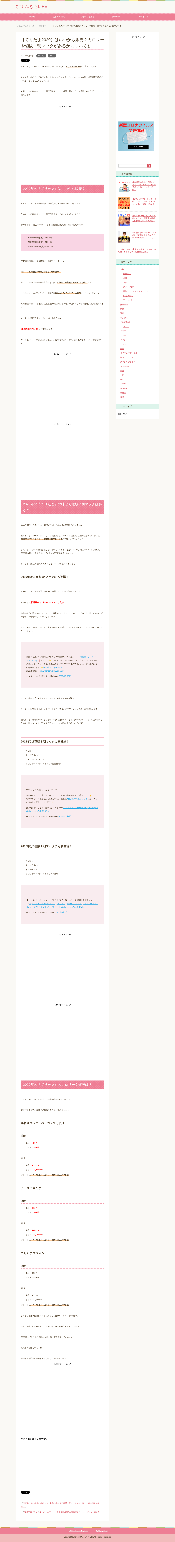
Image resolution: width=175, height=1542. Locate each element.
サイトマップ (144, 17)
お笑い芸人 (128, 296)
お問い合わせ (102, 1531)
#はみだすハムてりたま (77, 799)
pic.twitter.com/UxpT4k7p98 (73, 907)
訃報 (122, 313)
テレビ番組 (125, 322)
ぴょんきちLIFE (31, 6)
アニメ (126, 327)
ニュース (124, 335)
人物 (122, 269)
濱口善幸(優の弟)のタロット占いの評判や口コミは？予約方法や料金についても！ (144, 235)
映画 (122, 371)
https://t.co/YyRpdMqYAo (87, 808)
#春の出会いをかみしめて (54, 667)
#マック (51, 904)
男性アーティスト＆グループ (135, 291)
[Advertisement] (62, 125)
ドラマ (123, 331)
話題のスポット (127, 357)
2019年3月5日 (65, 676)
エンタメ (41, 56)
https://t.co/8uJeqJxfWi (38, 904)
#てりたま (55, 795)
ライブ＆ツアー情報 (128, 353)
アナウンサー (129, 300)
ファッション (126, 366)
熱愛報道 (124, 305)
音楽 (122, 349)
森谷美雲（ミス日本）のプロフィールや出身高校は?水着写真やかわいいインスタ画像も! (62, 1512)
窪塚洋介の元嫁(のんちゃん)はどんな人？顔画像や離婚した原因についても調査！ (144, 218)
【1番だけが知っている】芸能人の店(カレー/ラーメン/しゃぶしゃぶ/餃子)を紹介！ (144, 201)
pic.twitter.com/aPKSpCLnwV (52, 671)
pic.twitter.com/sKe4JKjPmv (38, 811)
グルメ (51, 56)
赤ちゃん (124, 388)
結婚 (122, 309)
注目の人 (127, 274)
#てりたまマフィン (42, 907)
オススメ (124, 344)
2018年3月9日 (65, 816)
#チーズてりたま (74, 904)
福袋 (122, 397)
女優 (125, 282)
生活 (122, 375)
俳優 (125, 278)
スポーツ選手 (129, 287)
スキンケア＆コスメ (128, 362)
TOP (27, 26)
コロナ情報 (30, 17)
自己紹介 (116, 17)
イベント (124, 340)
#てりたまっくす (70, 808)
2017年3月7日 (61, 912)
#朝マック (56, 907)
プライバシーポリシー (78, 1531)
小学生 (123, 384)
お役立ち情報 (59, 17)
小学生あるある (87, 17)
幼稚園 (123, 393)
